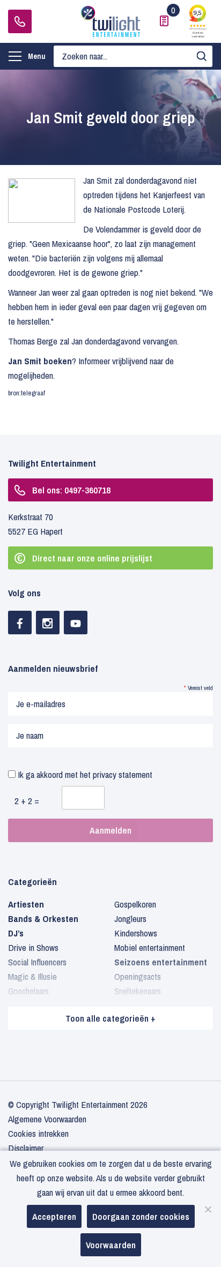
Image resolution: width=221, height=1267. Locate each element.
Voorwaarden (111, 1245)
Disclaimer (25, 1148)
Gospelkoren (135, 904)
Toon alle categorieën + (110, 1018)
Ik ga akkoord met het (84, 774)
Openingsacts (137, 976)
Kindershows (135, 933)
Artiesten (26, 904)
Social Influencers (37, 962)
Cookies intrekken (38, 1133)
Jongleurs (130, 918)
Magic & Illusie (32, 976)
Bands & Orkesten (43, 918)
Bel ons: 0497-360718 (71, 490)
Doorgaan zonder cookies (140, 1216)
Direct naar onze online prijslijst (92, 558)
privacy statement (122, 774)
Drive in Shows (33, 947)
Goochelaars (28, 991)
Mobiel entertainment (149, 947)
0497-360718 (20, 21)
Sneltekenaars (137, 991)
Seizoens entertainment (160, 962)
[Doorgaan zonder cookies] (207, 1209)
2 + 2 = (26, 800)
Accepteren (54, 1216)
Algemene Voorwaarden (47, 1119)
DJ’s (16, 933)
